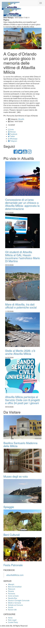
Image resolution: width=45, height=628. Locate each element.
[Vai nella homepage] (10, 3)
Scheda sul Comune (15, 605)
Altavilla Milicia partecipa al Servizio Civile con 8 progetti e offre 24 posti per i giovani (22, 400)
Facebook (13, 134)
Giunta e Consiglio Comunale (18, 600)
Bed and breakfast (14, 586)
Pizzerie (11, 591)
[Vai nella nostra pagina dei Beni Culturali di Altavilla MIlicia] (22, 520)
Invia (12, 129)
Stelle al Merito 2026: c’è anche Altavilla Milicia (20, 352)
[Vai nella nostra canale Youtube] (25, 153)
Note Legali (12, 620)
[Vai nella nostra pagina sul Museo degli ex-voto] (22, 461)
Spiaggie (8, 507)
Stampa (13, 132)
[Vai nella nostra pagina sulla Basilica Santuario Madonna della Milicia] (22, 427)
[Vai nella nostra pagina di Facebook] (16, 153)
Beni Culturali (11, 535)
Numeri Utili (12, 609)
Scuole (10, 607)
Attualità (21, 119)
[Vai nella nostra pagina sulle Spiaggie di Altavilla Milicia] (22, 491)
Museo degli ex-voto (15, 476)
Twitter (12, 136)
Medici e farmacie (14, 603)
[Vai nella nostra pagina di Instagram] (29, 153)
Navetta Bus (12, 598)
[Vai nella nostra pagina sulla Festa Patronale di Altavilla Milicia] (22, 549)
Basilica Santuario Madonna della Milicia (20, 444)
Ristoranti (11, 589)
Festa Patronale (13, 565)
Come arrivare (13, 596)
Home (10, 618)
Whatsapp (13, 138)
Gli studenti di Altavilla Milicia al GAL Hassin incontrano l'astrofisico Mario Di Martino (22, 256)
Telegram (13, 141)
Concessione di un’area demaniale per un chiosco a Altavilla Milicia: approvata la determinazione (22, 204)
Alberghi (11, 584)
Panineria (11, 593)
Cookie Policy (13, 622)
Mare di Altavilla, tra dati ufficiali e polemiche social (21, 305)
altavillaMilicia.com (15, 575)
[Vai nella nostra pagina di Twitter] (20, 153)
